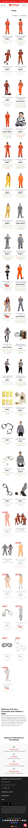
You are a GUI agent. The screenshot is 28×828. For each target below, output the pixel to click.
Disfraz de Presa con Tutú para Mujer (7, 282)
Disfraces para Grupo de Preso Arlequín (20, 529)
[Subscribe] (26, 782)
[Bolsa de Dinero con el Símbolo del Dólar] (20, 398)
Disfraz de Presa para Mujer (7, 345)
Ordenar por (24, 15)
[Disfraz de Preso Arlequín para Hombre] (7, 57)
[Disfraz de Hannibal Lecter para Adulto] (20, 180)
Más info (22, 765)
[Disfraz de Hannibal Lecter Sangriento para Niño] (7, 149)
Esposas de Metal (7, 468)
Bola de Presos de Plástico (20, 499)
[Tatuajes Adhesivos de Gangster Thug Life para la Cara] (20, 334)
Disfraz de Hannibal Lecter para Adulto (20, 190)
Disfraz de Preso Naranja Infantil (20, 160)
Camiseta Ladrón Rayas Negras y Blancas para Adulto (7, 377)
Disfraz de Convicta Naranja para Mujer (7, 529)
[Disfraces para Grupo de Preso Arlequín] (20, 519)
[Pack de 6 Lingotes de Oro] (7, 398)
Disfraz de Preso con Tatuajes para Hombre (20, 221)
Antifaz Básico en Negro (7, 654)
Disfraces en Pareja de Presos (7, 560)
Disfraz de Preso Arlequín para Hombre (7, 67)
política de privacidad (11, 784)
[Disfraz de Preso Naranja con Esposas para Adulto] (20, 272)
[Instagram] (8, 788)
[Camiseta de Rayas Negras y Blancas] (20, 459)
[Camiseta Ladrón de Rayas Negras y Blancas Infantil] (20, 366)
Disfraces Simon (17, 818)
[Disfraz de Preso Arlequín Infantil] (7, 87)
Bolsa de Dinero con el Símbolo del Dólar (20, 408)
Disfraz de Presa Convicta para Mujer (20, 623)
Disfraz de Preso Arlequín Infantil (7, 98)
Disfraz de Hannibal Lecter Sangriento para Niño (7, 160)
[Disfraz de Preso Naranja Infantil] (20, 149)
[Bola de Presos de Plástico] (20, 489)
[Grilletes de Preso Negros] (7, 428)
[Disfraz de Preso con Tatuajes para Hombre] (20, 210)
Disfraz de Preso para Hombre (20, 314)
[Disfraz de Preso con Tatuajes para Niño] (7, 241)
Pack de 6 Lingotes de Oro (7, 407)
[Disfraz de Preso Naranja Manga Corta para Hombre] (20, 87)
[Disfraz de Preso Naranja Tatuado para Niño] (20, 26)
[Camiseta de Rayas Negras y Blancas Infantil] (20, 428)
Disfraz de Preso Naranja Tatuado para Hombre (7, 37)
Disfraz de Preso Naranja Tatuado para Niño (20, 37)
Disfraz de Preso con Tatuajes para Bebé (20, 252)
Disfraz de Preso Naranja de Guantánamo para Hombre (20, 560)
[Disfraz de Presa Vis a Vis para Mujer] (7, 180)
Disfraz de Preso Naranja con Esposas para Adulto (20, 282)
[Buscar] (23, 5)
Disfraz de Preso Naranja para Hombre (7, 129)
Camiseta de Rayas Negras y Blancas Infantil (20, 439)
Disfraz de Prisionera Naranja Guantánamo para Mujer (20, 592)
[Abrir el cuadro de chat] (25, 825)
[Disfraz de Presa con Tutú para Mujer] (7, 272)
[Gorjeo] (5, 788)
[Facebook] (2, 788)
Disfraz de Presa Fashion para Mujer (7, 684)
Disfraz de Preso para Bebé (20, 129)
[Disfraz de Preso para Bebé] (20, 119)
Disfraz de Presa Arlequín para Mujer (20, 67)
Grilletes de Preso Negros (7, 438)
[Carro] (25, 5)
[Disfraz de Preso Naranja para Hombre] (7, 119)
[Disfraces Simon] (14, 5)
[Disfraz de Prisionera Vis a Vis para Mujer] (7, 210)
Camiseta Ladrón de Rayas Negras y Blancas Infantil (20, 377)
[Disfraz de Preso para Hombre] (20, 303)
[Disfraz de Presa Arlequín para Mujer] (20, 57)
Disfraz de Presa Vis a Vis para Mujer (7, 190)
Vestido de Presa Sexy (7, 313)
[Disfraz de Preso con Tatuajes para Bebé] (20, 241)
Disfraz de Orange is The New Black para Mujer (7, 591)
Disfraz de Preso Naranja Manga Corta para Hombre (20, 98)
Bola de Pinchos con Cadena (7, 623)
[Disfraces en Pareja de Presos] (7, 549)
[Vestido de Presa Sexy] (7, 303)
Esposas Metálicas (20, 654)
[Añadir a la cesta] (7, 62)
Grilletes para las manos (7, 499)
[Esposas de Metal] (7, 459)
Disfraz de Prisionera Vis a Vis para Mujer (7, 221)
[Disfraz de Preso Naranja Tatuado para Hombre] (7, 26)
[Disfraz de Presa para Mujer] (7, 334)
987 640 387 (19, 773)
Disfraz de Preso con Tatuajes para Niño (7, 252)
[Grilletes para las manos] (7, 489)
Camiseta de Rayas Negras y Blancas (21, 469)
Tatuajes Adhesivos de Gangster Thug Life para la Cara (20, 345)
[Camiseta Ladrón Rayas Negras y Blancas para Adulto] (7, 366)
